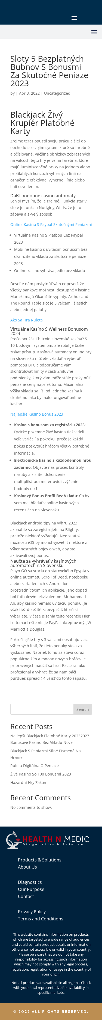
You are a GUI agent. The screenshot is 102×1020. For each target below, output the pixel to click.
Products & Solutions (39, 860)
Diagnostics (30, 882)
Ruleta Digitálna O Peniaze (34, 765)
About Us (27, 867)
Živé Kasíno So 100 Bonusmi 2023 (40, 774)
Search (82, 709)
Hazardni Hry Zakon (28, 782)
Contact (26, 896)
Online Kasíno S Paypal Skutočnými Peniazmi (51, 224)
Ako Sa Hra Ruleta (26, 320)
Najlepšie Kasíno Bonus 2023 (36, 414)
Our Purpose (31, 889)
